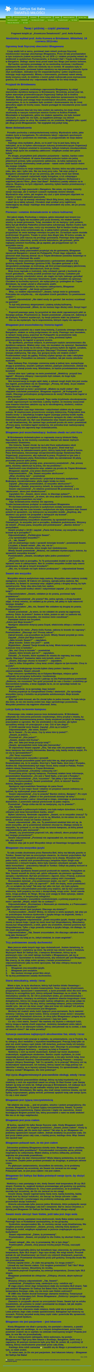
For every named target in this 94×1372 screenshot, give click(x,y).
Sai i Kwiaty (74, 20)
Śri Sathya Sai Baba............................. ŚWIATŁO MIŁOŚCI (44, 11)
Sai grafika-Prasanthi (63, 20)
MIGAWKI (57, 17)
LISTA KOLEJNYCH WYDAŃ (20, 17)
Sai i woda (25, 22)
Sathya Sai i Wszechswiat (13, 22)
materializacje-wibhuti (12, 20)
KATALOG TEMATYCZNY (45, 17)
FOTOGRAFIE (33, 17)
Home (9, 17)
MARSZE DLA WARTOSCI (68, 17)
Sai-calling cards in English (38, 20)
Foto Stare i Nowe (82, 17)
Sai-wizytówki (51, 20)
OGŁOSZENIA (24, 20)
